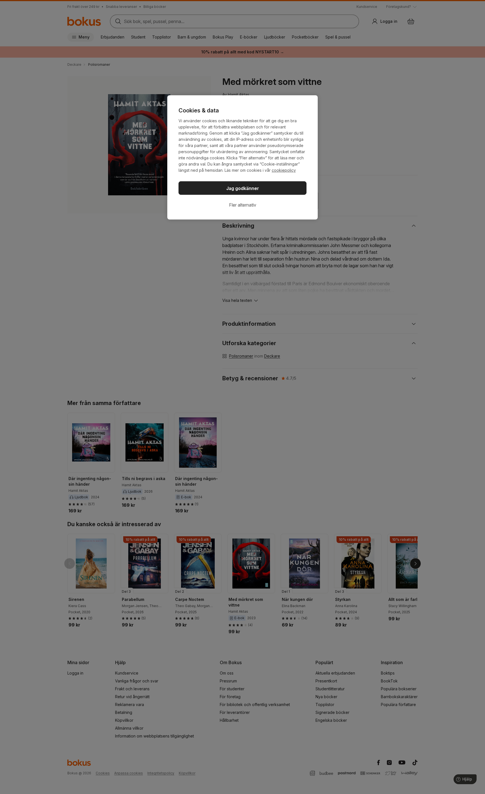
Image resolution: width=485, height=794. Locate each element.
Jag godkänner (242, 188)
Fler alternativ (242, 205)
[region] (242, 157)
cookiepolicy (284, 170)
